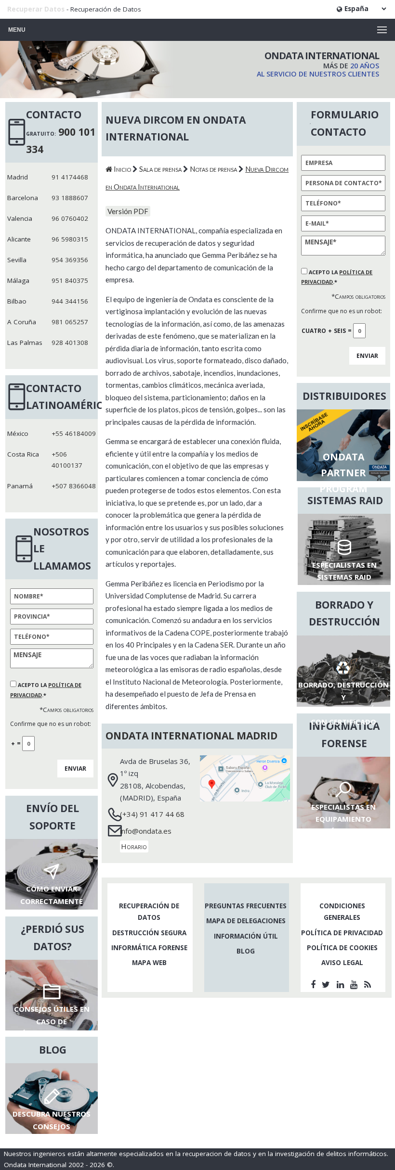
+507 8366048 (74, 486)
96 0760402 (70, 218)
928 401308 (70, 342)
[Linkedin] (342, 984)
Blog (246, 951)
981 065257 (70, 322)
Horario (134, 847)
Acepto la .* (336, 276)
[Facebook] (314, 984)
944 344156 (70, 301)
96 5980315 (70, 239)
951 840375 (70, 280)
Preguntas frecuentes (246, 906)
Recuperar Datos (36, 9)
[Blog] (369, 984)
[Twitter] (327, 984)
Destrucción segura (149, 932)
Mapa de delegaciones (246, 920)
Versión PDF (127, 211)
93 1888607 (70, 197)
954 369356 (70, 259)
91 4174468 (70, 177)
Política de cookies (342, 947)
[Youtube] (355, 984)
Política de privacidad (342, 932)
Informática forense (149, 947)
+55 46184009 (74, 433)
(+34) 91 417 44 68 (152, 814)
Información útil (246, 936)
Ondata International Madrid (191, 735)
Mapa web (149, 962)
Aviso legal (342, 962)
